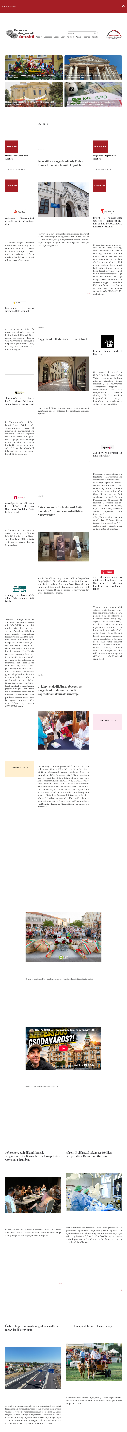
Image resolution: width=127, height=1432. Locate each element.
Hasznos (86, 37)
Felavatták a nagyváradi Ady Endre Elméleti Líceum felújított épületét (60, 163)
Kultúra (56, 37)
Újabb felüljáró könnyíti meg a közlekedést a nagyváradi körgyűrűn (31, 1327)
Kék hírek (70, 37)
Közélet (39, 37)
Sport (63, 37)
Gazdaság (48, 37)
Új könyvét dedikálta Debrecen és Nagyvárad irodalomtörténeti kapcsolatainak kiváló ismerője (60, 690)
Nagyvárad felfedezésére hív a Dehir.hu (63, 339)
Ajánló (78, 37)
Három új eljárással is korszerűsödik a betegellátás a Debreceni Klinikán (89, 1154)
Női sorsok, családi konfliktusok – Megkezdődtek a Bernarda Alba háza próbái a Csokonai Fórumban (32, 1156)
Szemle (95, 37)
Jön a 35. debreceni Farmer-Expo (93, 1326)
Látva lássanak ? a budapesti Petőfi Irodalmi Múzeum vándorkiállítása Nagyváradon (60, 511)
